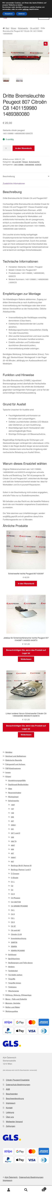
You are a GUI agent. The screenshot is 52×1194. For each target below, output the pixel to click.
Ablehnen (21, 14)
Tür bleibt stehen (15, 975)
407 (12, 853)
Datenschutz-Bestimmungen (18, 1084)
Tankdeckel (13, 970)
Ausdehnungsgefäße (17, 780)
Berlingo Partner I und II (21, 869)
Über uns (10, 1116)
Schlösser (12, 954)
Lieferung (10, 1112)
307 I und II (15, 833)
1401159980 (18, 164)
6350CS (38, 164)
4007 (13, 845)
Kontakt (9, 1107)
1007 (13, 804)
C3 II (13, 894)
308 (12, 837)
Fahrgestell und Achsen (15, 764)
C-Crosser (15, 873)
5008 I (13, 857)
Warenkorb (40, 1188)
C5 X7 (13, 926)
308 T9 (13, 841)
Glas (10, 788)
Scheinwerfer (23, 28)
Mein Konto (8, 1190)
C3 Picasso (15, 898)
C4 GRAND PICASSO (19, 906)
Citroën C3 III (16, 934)
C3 (12, 890)
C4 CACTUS (16, 902)
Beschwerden (12, 1093)
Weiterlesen (26, 659)
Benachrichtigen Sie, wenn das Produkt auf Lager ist (26, 652)
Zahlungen (10, 1126)
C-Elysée (14, 877)
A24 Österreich (11, 1177)
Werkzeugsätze (11, 1011)
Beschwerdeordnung (15, 1098)
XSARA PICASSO (18, 950)
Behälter (8, 752)
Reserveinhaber (14, 792)
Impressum (10, 1103)
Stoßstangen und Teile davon (20, 962)
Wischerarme (13, 991)
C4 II (13, 914)
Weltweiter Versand (14, 1121)
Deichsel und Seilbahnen (15, 756)
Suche (26, 1190)
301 (12, 829)
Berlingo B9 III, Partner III (21, 865)
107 (12, 809)
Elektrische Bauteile (13, 760)
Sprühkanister (14, 958)
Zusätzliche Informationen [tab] (14, 183)
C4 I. (13, 910)
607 (12, 861)
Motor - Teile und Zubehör (16, 999)
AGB (8, 1089)
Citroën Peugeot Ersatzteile (18, 1080)
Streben (11, 966)
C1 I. (13, 881)
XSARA (14, 946)
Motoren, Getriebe (12, 1003)
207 (12, 821)
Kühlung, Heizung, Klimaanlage (18, 995)
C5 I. (13, 918)
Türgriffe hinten (14, 983)
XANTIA (14, 942)
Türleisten (12, 987)
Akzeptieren (9, 14)
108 (12, 813)
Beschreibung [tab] (9, 176)
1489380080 (29, 164)
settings (25, 9)
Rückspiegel (13, 796)
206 (12, 817)
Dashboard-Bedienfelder (18, 784)
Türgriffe (11, 979)
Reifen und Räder (12, 1007)
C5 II (13, 922)
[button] (46, 44)
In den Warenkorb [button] (26, 583)
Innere (8, 772)
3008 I (13, 825)
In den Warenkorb (23, 148)
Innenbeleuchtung (18, 938)
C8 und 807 (34, 28)
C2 (12, 886)
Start (7, 28)
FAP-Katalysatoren (13, 768)
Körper (13, 28)
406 (12, 849)
